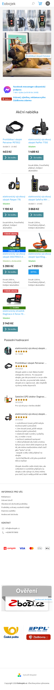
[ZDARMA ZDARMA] (39, 241)
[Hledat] (33, 3)
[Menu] (48, 3)
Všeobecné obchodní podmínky (14, 504)
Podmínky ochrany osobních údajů (15, 507)
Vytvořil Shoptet (29, 675)
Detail (34, 272)
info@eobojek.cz (13, 528)
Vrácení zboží (6, 500)
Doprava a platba (8, 511)
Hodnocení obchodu (9, 514)
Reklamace (6, 496)
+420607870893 (12, 532)
